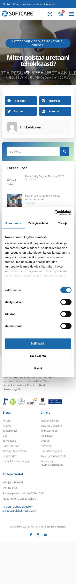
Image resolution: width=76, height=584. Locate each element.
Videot (38, 45)
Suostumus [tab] (13, 223)
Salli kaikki (38, 343)
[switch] (66, 302)
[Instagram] (38, 535)
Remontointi (53, 41)
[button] (71, 14)
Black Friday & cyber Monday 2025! (44, 176)
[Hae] (64, 151)
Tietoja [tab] (62, 223)
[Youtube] (45, 535)
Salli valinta (38, 355)
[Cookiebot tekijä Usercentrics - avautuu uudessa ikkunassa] (55, 212)
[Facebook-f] (31, 535)
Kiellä (38, 368)
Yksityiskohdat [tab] (38, 223)
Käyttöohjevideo (25, 41)
